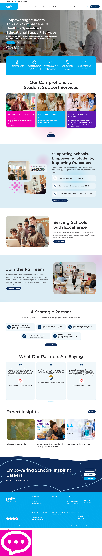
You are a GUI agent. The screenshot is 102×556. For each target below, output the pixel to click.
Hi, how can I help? (5, 529)
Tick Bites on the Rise (17, 444)
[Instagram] (10, 518)
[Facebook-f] (7, 518)
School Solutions (24, 6)
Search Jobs (77, 6)
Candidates (36, 6)
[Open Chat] (16, 543)
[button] (48, 401)
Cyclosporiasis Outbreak (78, 444)
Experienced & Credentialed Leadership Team (75, 186)
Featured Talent (66, 6)
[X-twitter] (16, 518)
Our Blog (9, 441)
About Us (55, 6)
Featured (44, 441)
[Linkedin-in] (13, 518)
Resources (45, 6)
